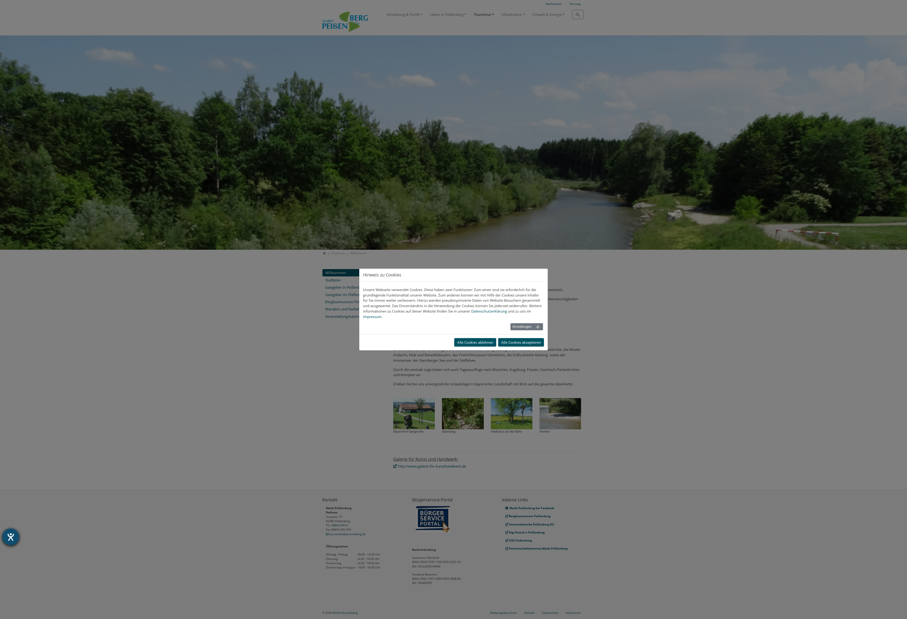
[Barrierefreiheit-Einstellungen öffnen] (10, 537)
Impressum (372, 316)
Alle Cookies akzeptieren (521, 342)
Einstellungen (522, 326)
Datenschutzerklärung (489, 311)
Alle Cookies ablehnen (475, 342)
